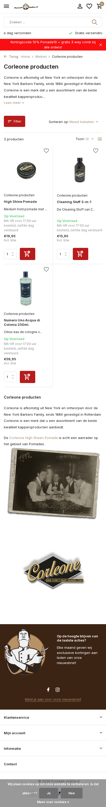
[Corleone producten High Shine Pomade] (26, 169)
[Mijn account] (79, 6)
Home (25, 57)
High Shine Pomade (20, 201)
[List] (100, 139)
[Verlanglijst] (89, 6)
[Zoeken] (95, 22)
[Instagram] (58, 690)
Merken (41, 57)
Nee (71, 793)
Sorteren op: (59, 122)
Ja (48, 793)
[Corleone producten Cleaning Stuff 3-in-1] (79, 169)
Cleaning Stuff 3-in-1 (74, 202)
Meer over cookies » (53, 802)
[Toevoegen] (27, 254)
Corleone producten (19, 195)
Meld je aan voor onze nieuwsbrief (53, 699)
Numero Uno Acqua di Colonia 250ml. (22, 322)
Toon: (80, 139)
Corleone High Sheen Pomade (33, 438)
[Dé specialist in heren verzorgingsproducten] (27, 6)
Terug (13, 57)
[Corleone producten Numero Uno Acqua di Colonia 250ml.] (26, 288)
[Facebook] (48, 690)
